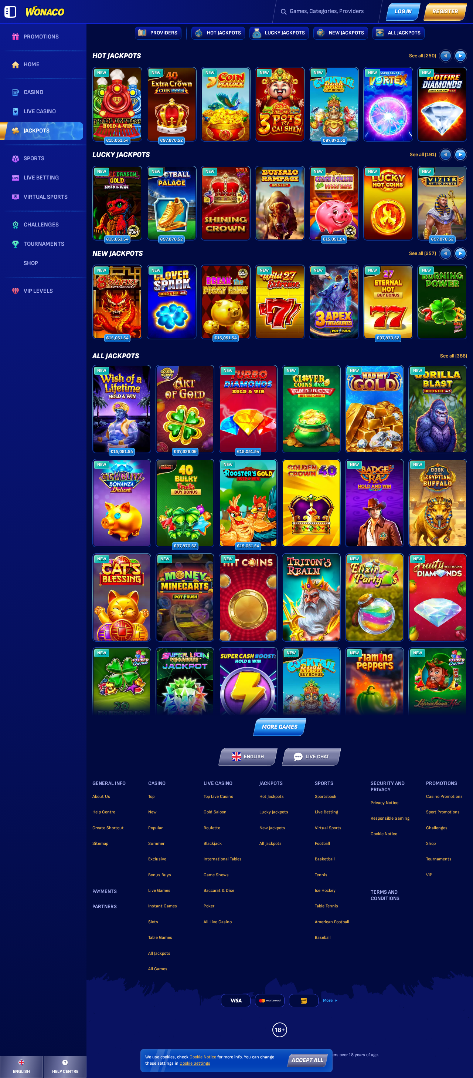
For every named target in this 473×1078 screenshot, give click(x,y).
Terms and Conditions (385, 895)
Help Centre (103, 812)
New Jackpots (117, 253)
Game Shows (216, 875)
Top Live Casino (218, 796)
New (152, 812)
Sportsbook (325, 796)
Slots (153, 922)
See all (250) (422, 56)
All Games (157, 969)
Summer (156, 843)
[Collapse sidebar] (10, 12)
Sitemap (100, 843)
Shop (431, 843)
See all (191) (423, 154)
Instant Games (162, 906)
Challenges (437, 828)
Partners (104, 907)
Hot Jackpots (116, 55)
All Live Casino (218, 922)
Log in (403, 11)
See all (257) (422, 253)
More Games (279, 727)
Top (151, 796)
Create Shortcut (108, 828)
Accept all (307, 1060)
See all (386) (453, 356)
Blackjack (213, 843)
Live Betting (326, 812)
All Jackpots (115, 356)
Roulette (212, 828)
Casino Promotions (444, 796)
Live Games (159, 890)
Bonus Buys (159, 875)
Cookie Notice (384, 834)
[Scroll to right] (460, 56)
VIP (429, 875)
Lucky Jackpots (121, 154)
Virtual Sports (328, 828)
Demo (117, 117)
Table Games (160, 937)
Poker (209, 906)
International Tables (223, 859)
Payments (104, 891)
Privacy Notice (384, 803)
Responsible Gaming (390, 818)
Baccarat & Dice (219, 890)
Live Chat (317, 756)
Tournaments (439, 859)
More (328, 1000)
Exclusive (157, 859)
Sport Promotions (443, 812)
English (254, 756)
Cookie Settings (195, 1063)
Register (445, 11)
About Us (101, 796)
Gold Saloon (215, 812)
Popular (155, 828)
